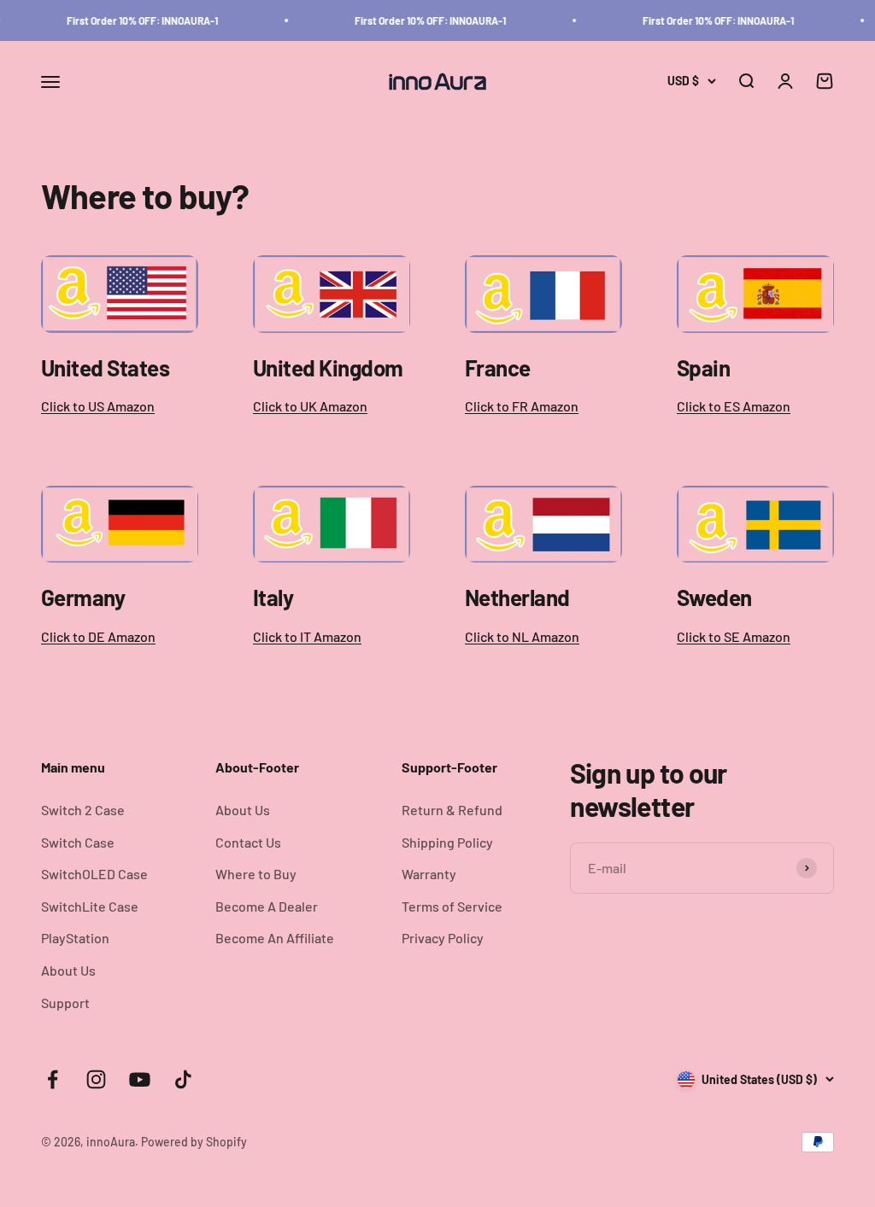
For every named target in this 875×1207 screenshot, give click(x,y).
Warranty (429, 874)
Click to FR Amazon (521, 406)
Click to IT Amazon (307, 636)
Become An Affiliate (274, 938)
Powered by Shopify (194, 1141)
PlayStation (75, 938)
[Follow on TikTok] (183, 1079)
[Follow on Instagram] (96, 1079)
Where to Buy (256, 874)
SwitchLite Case (89, 906)
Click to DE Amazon (98, 636)
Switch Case (78, 842)
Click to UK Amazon (310, 406)
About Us (68, 970)
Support (65, 1002)
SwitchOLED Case (94, 874)
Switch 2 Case (83, 810)
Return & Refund (452, 810)
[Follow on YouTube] (139, 1079)
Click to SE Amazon (733, 636)
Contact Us (248, 842)
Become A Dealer (266, 906)
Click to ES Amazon (733, 406)
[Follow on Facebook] (52, 1079)
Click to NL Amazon (522, 636)
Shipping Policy (447, 842)
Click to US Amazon (98, 406)
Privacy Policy (443, 938)
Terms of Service (452, 906)
